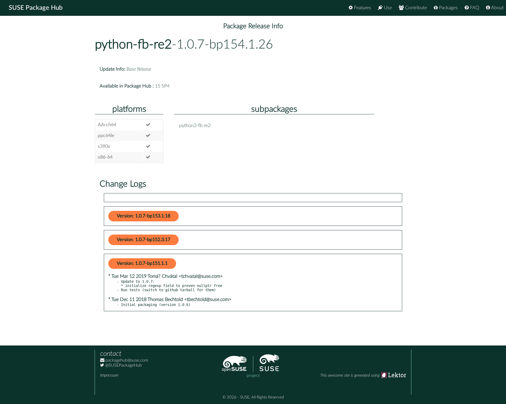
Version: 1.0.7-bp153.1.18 (143, 216)
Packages (448, 8)
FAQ (474, 8)
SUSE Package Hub (36, 8)
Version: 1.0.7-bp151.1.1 (142, 263)
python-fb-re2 (133, 44)
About (497, 8)
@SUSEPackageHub (123, 365)
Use (387, 8)
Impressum (109, 375)
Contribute (415, 8)
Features (362, 8)
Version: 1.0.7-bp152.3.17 (143, 239)
